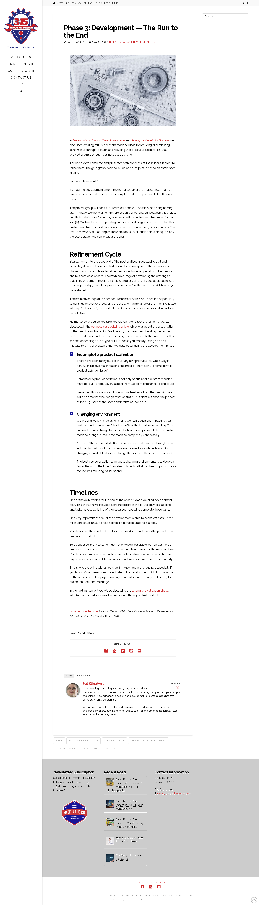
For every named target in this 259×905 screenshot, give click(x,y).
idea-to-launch (114, 740)
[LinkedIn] (158, 887)
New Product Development (148, 740)
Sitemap (161, 882)
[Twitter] (177, 688)
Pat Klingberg (93, 683)
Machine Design (145, 42)
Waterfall (111, 748)
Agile (59, 740)
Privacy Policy (144, 882)
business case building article (110, 326)
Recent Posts (83, 675)
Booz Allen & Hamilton (83, 740)
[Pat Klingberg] (73, 690)
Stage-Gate (91, 748)
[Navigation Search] (21, 91)
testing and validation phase (150, 590)
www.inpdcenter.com (84, 611)
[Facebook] (142, 887)
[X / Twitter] (150, 887)
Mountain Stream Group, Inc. (171, 900)
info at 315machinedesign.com (174, 793)
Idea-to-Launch (121, 42)
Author (69, 675)
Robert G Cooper (66, 748)
